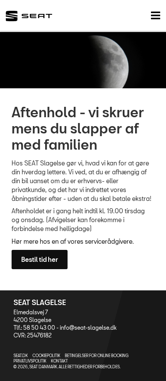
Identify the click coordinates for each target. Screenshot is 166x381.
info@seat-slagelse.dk (88, 327)
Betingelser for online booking (97, 355)
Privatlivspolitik (30, 361)
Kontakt (59, 361)
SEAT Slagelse (40, 302)
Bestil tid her (39, 259)
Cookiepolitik (46, 355)
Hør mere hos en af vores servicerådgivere (72, 241)
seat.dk (21, 355)
